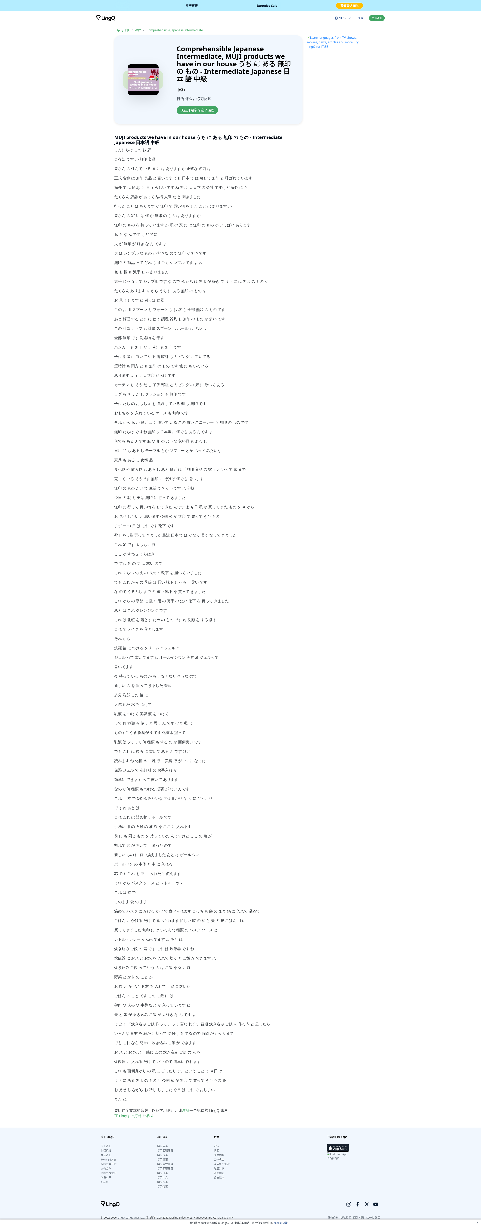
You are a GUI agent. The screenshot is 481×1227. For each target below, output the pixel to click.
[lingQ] (105, 18)
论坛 (216, 1146)
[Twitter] (366, 1204)
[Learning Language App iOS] (338, 1148)
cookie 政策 (281, 1223)
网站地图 (358, 1217)
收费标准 (106, 1150)
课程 (138, 30)
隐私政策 (345, 1217)
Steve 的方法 (108, 1159)
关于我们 (106, 1146)
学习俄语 (162, 1186)
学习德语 (162, 1159)
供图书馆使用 (108, 1173)
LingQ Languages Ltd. (131, 1217)
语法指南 (219, 1177)
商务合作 (106, 1168)
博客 (216, 1150)
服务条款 (333, 1217)
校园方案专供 (108, 1164)
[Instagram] (348, 1204)
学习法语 (162, 1155)
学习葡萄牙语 (165, 1168)
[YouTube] (375, 1204)
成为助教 (219, 1155)
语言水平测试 (222, 1164)
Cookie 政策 (373, 1217)
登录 (360, 18)
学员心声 (106, 1177)
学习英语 (162, 1146)
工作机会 (219, 1159)
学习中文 (162, 1177)
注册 (185, 1110)
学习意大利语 (165, 1164)
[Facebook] (357, 1204)
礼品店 (105, 1182)
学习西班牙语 (165, 1150)
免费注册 (377, 18)
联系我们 (106, 1155)
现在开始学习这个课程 (197, 110)
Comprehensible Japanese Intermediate (175, 30)
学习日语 (123, 30)
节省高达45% (349, 6)
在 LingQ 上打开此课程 (133, 1115)
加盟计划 (219, 1168)
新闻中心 (219, 1173)
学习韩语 (162, 1182)
